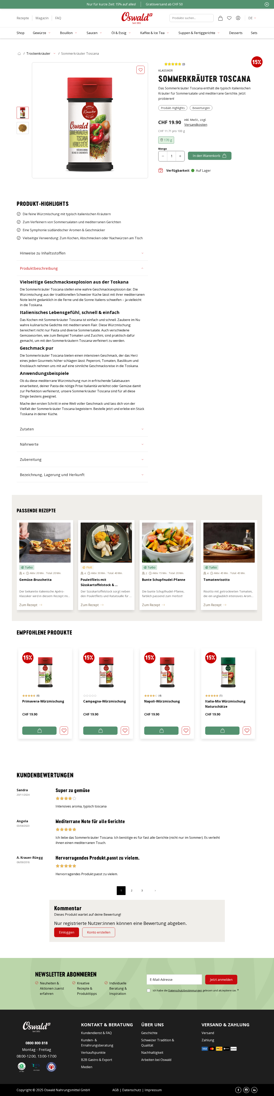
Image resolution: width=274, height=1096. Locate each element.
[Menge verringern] (162, 156)
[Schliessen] (266, 4)
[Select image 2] (23, 128)
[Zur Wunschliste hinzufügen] (140, 70)
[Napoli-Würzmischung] (167, 668)
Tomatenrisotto (216, 579)
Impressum (153, 1090)
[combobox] (191, 18)
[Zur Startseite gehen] (137, 18)
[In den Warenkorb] (39, 731)
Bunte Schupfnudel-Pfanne (163, 579)
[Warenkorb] (220, 18)
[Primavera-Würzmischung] (45, 668)
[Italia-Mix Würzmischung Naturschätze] (228, 668)
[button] (23, 18)
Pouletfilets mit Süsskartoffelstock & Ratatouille (98, 584)
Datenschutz (131, 1090)
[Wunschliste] (229, 18)
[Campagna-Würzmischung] (106, 668)
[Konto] (238, 18)
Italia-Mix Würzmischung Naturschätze (225, 704)
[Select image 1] (23, 113)
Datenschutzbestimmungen (185, 990)
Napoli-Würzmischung (162, 701)
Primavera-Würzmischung (43, 701)
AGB (116, 1090)
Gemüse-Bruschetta (35, 579)
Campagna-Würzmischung (104, 701)
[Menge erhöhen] (180, 156)
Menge (162, 149)
